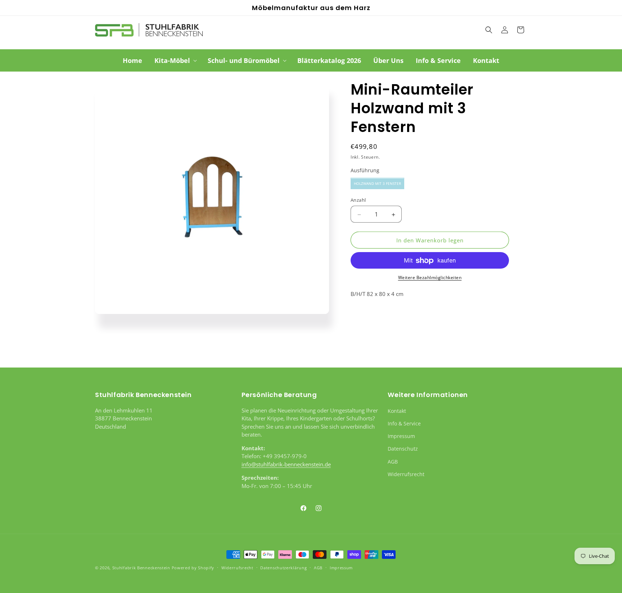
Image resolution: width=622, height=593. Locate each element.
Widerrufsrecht (406, 473)
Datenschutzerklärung (283, 567)
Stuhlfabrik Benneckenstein (141, 567)
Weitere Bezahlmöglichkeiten (430, 278)
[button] (175, 60)
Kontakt (397, 410)
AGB (393, 461)
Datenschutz (403, 448)
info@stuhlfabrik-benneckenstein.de (286, 463)
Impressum (401, 435)
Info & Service (404, 423)
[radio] (377, 184)
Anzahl (358, 200)
